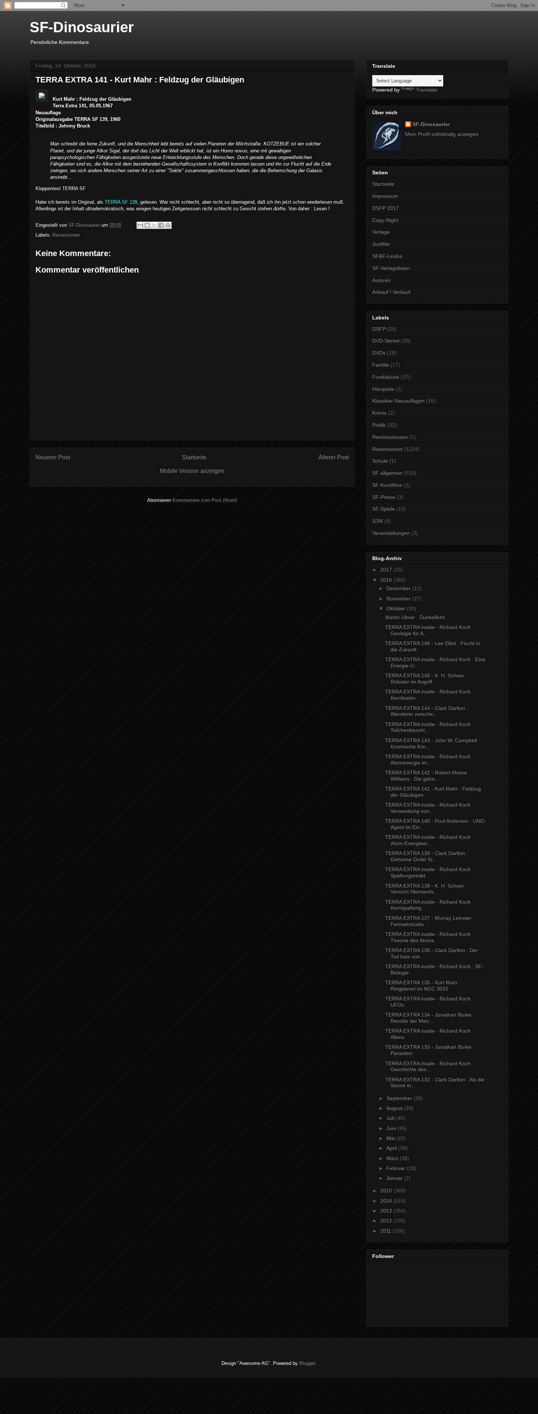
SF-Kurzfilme (387, 485)
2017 (386, 570)
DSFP (379, 329)
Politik (379, 425)
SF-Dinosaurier (82, 27)
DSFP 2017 (385, 208)
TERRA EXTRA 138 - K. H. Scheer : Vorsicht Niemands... (426, 889)
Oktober (396, 608)
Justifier (381, 244)
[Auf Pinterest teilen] (168, 225)
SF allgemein (387, 473)
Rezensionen (66, 235)
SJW (377, 521)
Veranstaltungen (391, 533)
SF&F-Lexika (387, 256)
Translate (426, 90)
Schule (380, 461)
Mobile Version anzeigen (192, 471)
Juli (391, 1118)
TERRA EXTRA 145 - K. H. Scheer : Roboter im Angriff (426, 679)
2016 (386, 580)
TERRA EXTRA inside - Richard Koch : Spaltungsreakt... (429, 872)
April (392, 1148)
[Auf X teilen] (154, 225)
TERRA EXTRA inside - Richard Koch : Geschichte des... (429, 1066)
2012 (386, 1221)
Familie (380, 365)
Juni (391, 1128)
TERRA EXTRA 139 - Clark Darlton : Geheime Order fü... (426, 856)
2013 (386, 1211)
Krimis (379, 413)
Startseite (194, 457)
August (395, 1108)
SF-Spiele (383, 509)
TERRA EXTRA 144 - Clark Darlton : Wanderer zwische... (426, 711)
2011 (386, 1231)
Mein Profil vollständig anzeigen (441, 134)
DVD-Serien (386, 341)
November (399, 598)
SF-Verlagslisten (391, 268)
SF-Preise (383, 497)
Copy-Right (385, 220)
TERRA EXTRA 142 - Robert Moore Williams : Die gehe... (426, 776)
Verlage (381, 232)
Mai (391, 1138)
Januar (395, 1178)
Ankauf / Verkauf (391, 292)
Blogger (307, 1363)
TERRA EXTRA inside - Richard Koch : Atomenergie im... (429, 760)
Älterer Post (333, 457)
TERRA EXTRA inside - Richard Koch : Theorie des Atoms (429, 937)
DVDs (378, 353)
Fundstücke (385, 377)
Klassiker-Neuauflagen (398, 401)
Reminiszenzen (390, 437)
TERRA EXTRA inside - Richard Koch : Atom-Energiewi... (429, 840)
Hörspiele (383, 389)
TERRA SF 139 (121, 202)
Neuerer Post (53, 457)
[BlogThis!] (147, 225)
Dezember (399, 588)
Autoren (381, 280)
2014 (386, 1201)
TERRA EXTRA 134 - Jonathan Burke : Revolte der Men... (429, 1018)
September (400, 1098)
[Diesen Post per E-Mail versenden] (140, 225)
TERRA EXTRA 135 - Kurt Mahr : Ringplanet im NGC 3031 (423, 986)
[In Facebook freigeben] (161, 225)
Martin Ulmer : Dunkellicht (415, 617)
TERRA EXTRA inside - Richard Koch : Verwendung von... (429, 808)
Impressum (385, 196)
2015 (386, 1190)
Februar (396, 1168)
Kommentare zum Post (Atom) (204, 500)
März (393, 1158)
